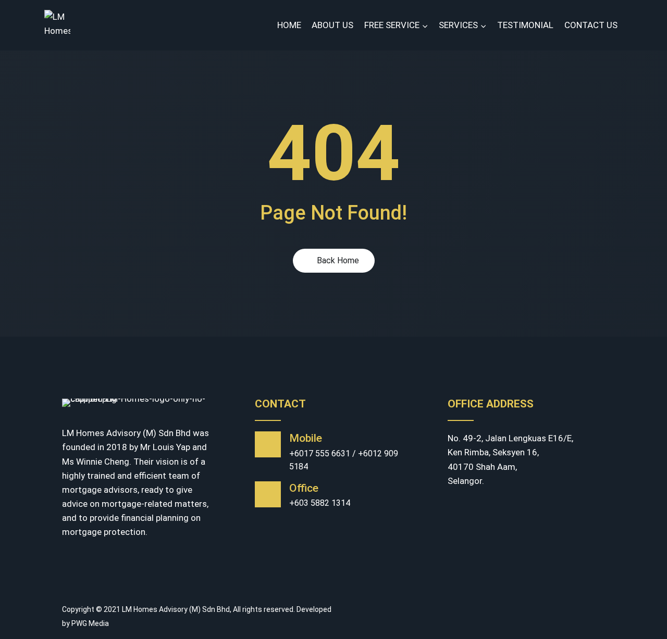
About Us (332, 25)
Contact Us (590, 25)
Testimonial (525, 25)
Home (289, 25)
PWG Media (90, 623)
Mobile (305, 438)
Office (303, 488)
